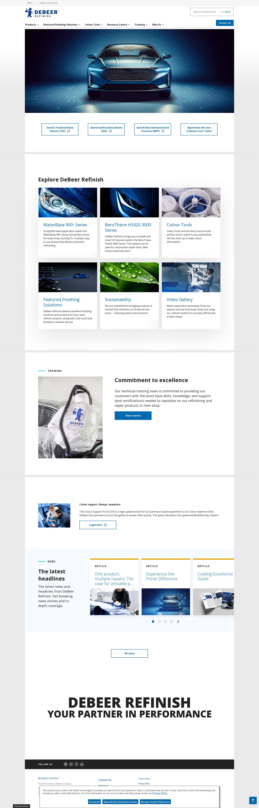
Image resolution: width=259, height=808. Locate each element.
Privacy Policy (144, 783)
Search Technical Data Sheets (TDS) (60, 129)
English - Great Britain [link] (47, 4)
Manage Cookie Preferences (155, 802)
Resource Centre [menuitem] (117, 24)
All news (130, 653)
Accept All (94, 802)
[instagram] (71, 764)
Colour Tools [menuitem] (92, 24)
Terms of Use (144, 779)
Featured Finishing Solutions (61, 302)
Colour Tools (179, 224)
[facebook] (76, 764)
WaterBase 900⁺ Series (65, 224)
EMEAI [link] (29, 3)
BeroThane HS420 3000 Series (128, 227)
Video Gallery (180, 299)
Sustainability (118, 299)
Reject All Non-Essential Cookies (120, 802)
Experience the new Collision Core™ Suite (199, 129)
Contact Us (104, 780)
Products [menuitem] (30, 24)
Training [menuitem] (140, 24)
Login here (96, 525)
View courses (133, 415)
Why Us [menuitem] (156, 24)
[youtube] (65, 764)
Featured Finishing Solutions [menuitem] (60, 24)
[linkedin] (82, 764)
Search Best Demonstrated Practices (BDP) (153, 129)
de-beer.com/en (48, 778)
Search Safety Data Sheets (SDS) (106, 129)
